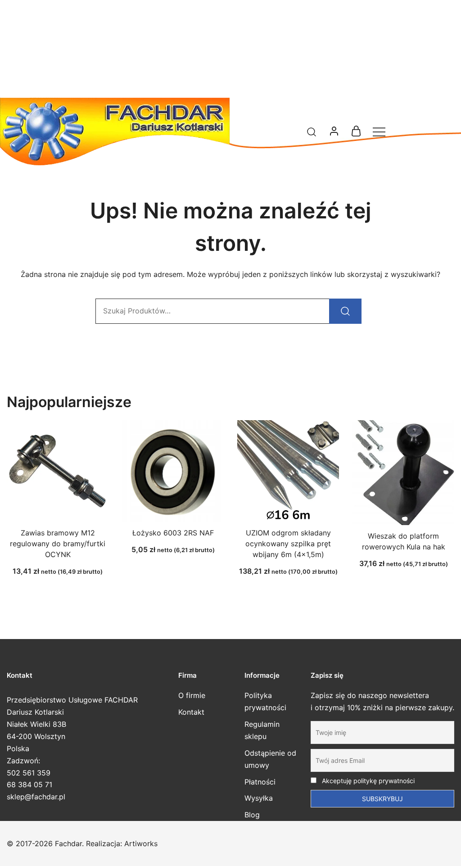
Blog (252, 814)
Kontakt (191, 711)
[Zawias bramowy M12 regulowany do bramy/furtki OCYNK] (57, 471)
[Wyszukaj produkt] (345, 311)
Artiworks (141, 843)
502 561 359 (28, 772)
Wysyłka (258, 798)
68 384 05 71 (29, 784)
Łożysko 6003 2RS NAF (173, 532)
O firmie (191, 695)
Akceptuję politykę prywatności (367, 780)
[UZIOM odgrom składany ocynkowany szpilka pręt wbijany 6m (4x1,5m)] (288, 471)
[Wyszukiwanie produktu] (311, 131)
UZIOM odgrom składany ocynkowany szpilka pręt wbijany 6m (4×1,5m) (288, 543)
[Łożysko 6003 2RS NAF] (173, 471)
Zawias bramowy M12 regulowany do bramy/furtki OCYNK (57, 543)
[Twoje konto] (334, 131)
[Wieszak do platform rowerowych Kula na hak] (403, 472)
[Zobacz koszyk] (356, 133)
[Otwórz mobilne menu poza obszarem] (379, 132)
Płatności (260, 781)
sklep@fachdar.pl (36, 796)
